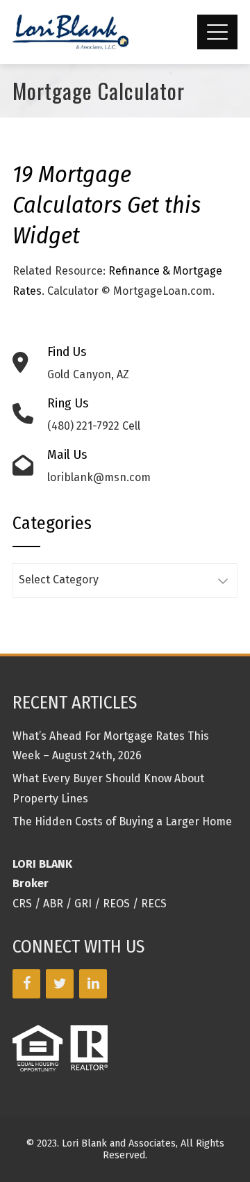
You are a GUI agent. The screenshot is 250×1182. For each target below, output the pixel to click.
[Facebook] (26, 983)
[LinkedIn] (93, 983)
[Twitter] (60, 983)
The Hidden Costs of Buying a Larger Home (122, 821)
